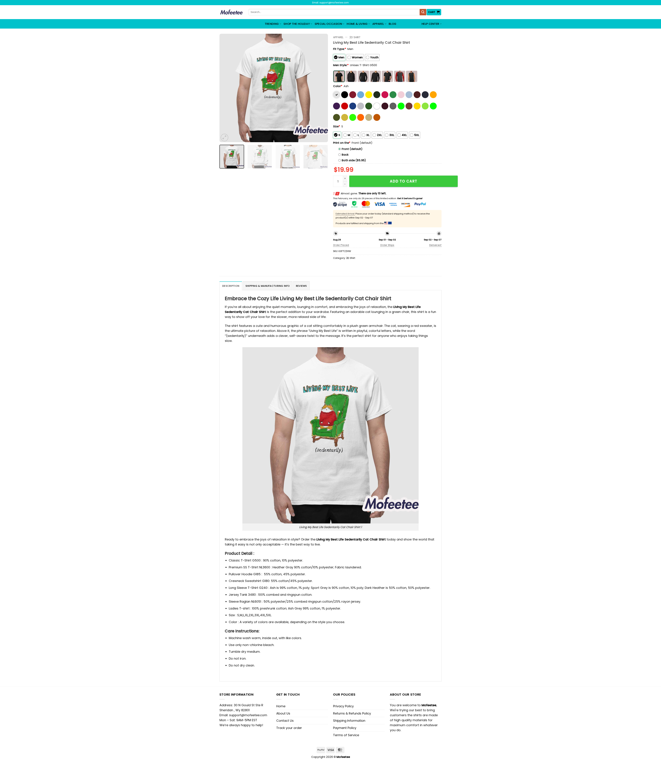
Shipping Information (349, 720)
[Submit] (423, 12)
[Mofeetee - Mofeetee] (231, 12)
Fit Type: (339, 49)
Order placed (341, 245)
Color (337, 86)
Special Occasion (328, 24)
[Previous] (226, 88)
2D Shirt (354, 37)
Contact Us (285, 720)
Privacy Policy (343, 706)
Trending (272, 24)
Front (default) (352, 149)
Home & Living (357, 24)
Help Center (430, 24)
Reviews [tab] (301, 286)
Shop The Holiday (297, 24)
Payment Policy (344, 728)
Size (336, 126)
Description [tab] (230, 286)
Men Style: (341, 65)
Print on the (341, 143)
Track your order (289, 728)
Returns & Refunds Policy (352, 713)
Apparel (378, 24)
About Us (283, 713)
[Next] (321, 88)
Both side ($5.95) (354, 160)
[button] (434, 12)
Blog (392, 24)
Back (345, 155)
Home (280, 706)
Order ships (387, 245)
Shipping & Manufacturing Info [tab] (267, 286)
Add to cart (403, 181)
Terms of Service (346, 735)
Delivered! (435, 245)
